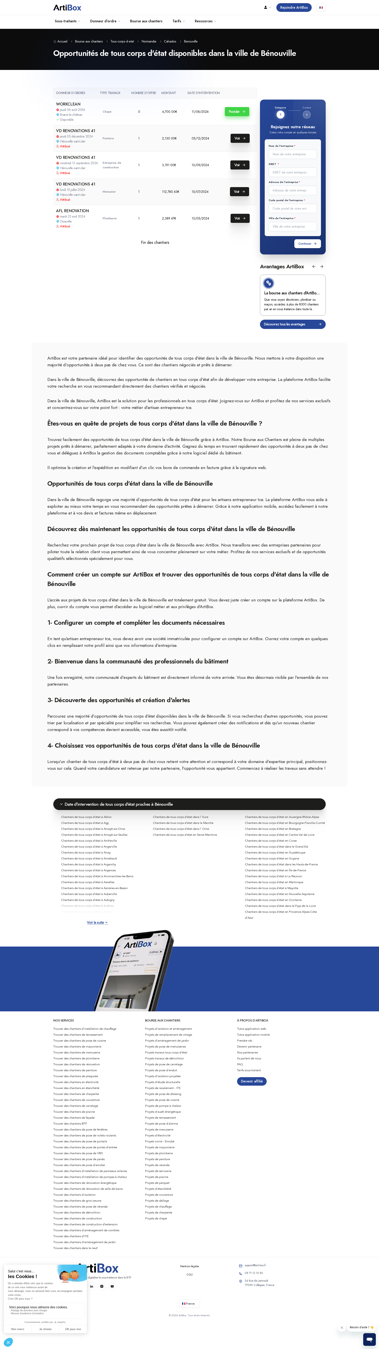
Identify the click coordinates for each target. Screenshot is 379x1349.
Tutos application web (251, 1029)
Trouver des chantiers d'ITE (71, 1236)
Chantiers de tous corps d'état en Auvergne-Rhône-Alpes (282, 817)
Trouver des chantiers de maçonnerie (77, 1046)
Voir (238, 138)
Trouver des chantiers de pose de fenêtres (80, 1129)
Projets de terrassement (160, 1118)
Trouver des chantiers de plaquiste (75, 1076)
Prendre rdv (244, 1041)
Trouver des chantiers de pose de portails (80, 1141)
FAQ (240, 1064)
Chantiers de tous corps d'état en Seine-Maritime (185, 835)
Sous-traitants (66, 21)
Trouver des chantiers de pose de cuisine (79, 1041)
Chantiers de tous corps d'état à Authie (86, 912)
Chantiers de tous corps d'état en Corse (271, 841)
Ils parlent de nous (249, 1058)
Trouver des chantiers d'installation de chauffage (84, 1029)
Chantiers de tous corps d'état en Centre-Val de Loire (279, 835)
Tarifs (177, 21)
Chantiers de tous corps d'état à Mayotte (271, 888)
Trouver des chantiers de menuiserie (76, 1052)
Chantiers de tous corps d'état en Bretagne (273, 829)
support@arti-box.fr (255, 1265)
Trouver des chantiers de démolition (76, 1212)
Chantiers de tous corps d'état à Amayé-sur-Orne (93, 829)
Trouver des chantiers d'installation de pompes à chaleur (90, 1177)
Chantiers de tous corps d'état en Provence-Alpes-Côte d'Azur (281, 915)
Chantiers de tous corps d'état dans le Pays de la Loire (280, 906)
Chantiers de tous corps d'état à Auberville (89, 894)
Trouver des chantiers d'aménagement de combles (86, 1230)
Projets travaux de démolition (164, 1058)
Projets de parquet (157, 1183)
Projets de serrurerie (158, 1171)
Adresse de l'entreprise (283, 182)
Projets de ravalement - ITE (163, 1088)
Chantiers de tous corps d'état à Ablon (86, 817)
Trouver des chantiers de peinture (75, 1070)
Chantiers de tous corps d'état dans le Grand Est (276, 847)
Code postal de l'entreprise (286, 200)
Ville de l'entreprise (281, 218)
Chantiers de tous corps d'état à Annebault (89, 858)
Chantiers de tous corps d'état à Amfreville (89, 841)
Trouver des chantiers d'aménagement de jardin (84, 1242)
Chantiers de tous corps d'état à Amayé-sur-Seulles (94, 835)
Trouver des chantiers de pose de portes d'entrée (85, 1147)
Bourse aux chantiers (146, 21)
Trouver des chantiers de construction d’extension (85, 1224)
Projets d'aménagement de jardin (167, 1041)
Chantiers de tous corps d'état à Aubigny (87, 900)
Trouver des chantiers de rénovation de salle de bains (88, 1189)
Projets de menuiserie (159, 1129)
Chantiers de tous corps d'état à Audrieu (87, 906)
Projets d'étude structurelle (162, 1082)
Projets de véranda (157, 1165)
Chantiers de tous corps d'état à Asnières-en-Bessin (94, 888)
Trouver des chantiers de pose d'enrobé (79, 1165)
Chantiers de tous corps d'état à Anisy (86, 852)
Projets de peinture (157, 1159)
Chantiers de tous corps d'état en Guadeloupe (275, 852)
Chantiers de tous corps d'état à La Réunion (273, 876)
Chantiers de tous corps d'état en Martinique (274, 882)
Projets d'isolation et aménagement (168, 1029)
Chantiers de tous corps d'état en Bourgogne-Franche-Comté (285, 823)
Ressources (204, 21)
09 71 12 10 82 (254, 1273)
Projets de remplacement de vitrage (168, 1035)
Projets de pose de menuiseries (165, 1046)
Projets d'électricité (157, 1135)
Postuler (234, 111)
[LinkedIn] (92, 1286)
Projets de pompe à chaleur (163, 1106)
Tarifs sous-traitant (249, 1070)
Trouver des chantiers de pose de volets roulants (84, 1135)
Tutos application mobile (253, 1035)
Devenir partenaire (249, 1046)
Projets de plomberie (159, 1153)
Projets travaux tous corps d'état (166, 1052)
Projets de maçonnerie (159, 1147)
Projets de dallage (157, 1201)
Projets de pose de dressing (163, 1094)
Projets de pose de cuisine (162, 1100)
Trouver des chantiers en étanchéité (76, 1088)
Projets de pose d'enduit (161, 1070)
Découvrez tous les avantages (284, 324)
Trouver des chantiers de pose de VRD (78, 1153)
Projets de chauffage (158, 1207)
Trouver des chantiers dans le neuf (75, 1248)
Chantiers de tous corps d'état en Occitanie (273, 900)
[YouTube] (112, 1286)
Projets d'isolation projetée (163, 1076)
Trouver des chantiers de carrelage (75, 1106)
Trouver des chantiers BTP (70, 1124)
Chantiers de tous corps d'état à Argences (88, 870)
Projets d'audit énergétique (163, 1112)
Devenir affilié (252, 1081)
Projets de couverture (159, 1195)
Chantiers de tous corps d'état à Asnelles (87, 882)
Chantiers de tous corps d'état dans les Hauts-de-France (281, 864)
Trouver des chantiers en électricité (76, 1082)
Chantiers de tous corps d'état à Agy (85, 823)
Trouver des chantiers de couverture (76, 1100)
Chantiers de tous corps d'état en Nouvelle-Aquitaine (279, 894)
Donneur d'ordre (103, 21)
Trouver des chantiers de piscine (74, 1112)
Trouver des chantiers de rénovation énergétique (84, 1183)
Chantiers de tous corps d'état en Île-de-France (275, 870)
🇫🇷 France (188, 1304)
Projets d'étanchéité (158, 1189)
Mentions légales (189, 1266)
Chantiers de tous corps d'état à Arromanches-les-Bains (97, 876)
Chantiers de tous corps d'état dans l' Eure (180, 817)
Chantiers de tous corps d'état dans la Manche (183, 823)
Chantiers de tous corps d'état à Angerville (89, 847)
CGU (190, 1274)
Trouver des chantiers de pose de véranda (80, 1207)
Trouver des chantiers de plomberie (76, 1058)
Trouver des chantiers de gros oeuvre (77, 1201)
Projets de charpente (158, 1212)
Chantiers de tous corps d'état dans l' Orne (181, 829)
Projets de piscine (156, 1177)
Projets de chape (156, 1218)
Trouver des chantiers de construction (77, 1218)
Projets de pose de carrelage (164, 1064)
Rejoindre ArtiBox (294, 7)
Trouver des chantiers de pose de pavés (79, 1159)
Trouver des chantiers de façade (74, 1118)
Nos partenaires (247, 1052)
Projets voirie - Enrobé (159, 1141)
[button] (314, 266)
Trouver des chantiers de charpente (76, 1094)
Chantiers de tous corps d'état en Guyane (272, 858)
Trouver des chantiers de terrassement (78, 1035)
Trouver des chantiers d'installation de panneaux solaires (90, 1171)
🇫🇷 (321, 7)
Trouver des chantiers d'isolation (74, 1195)
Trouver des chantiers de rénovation (76, 1064)
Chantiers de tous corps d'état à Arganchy (88, 864)
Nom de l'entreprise (281, 146)
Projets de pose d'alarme (161, 1124)
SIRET (273, 164)
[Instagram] (102, 1286)
